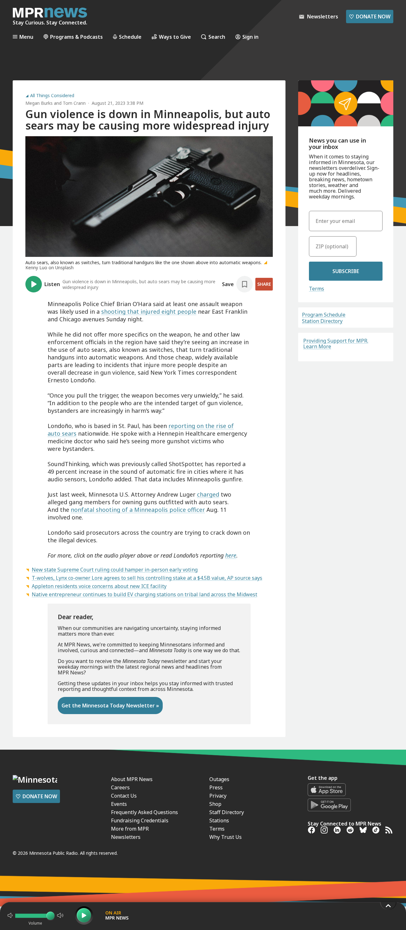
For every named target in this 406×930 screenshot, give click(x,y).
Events (119, 803)
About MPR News (132, 779)
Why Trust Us (225, 836)
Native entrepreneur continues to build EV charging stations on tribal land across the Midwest (144, 594)
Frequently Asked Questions (144, 812)
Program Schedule (323, 315)
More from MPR (130, 828)
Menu (26, 36)
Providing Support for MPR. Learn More (335, 343)
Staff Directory (226, 812)
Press (216, 787)
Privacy (217, 795)
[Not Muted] (10, 915)
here (230, 555)
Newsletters (126, 836)
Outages (219, 779)
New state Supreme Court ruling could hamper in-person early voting (115, 569)
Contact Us (124, 795)
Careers (120, 787)
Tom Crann (74, 103)
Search (216, 36)
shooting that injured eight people (148, 311)
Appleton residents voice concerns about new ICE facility (99, 586)
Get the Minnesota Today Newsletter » (110, 705)
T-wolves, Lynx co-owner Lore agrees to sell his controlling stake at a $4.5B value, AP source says (147, 577)
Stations (219, 820)
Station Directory (322, 321)
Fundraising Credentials (139, 820)
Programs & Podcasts (76, 36)
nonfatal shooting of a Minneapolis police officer (138, 509)
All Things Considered (52, 95)
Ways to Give (175, 36)
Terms (316, 288)
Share (264, 284)
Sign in (250, 36)
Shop (215, 803)
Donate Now (369, 16)
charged (208, 494)
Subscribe (345, 271)
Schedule (130, 36)
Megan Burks (39, 103)
